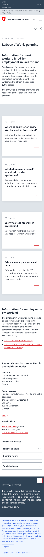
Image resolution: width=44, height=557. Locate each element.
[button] (40, 480)
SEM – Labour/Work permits (17, 340)
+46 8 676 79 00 (9, 426)
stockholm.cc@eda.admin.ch (15, 432)
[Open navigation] (40, 19)
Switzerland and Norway (18, 19)
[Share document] (41, 28)
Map (4, 415)
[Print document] (35, 28)
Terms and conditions (14, 541)
